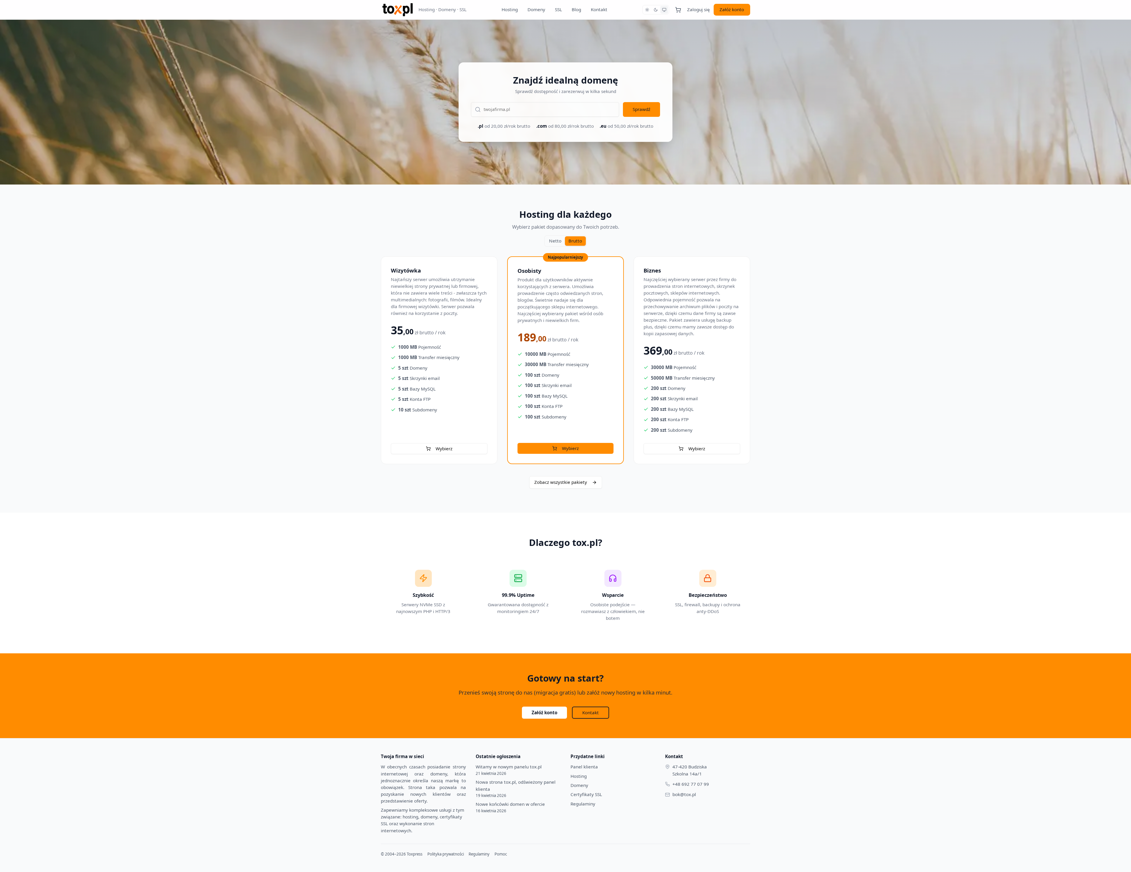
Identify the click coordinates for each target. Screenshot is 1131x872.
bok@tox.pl (684, 794)
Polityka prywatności (445, 854)
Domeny (536, 9)
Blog (576, 9)
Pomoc (501, 854)
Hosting (510, 9)
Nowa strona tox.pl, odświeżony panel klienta (515, 788)
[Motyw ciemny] (656, 10)
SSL (558, 9)
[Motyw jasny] (647, 10)
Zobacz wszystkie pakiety (560, 482)
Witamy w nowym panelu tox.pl (509, 770)
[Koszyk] (678, 9)
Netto (555, 241)
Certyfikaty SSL (586, 794)
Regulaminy (583, 804)
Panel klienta (584, 767)
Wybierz (444, 448)
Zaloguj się (698, 9)
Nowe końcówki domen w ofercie (510, 807)
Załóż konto (732, 9)
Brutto (575, 241)
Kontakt (599, 9)
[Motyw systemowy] (664, 10)
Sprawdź (641, 109)
